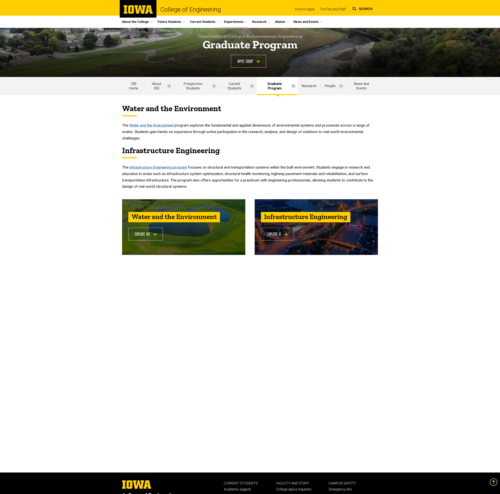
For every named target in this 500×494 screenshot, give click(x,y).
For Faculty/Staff (333, 9)
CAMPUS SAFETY (342, 483)
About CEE (156, 86)
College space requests (293, 489)
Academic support (237, 489)
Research (309, 86)
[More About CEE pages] (169, 86)
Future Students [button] (169, 22)
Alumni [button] (280, 22)
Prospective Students (193, 86)
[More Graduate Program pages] (293, 86)
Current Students (234, 86)
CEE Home (133, 86)
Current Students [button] (202, 22)
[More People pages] (341, 86)
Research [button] (259, 22)
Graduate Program (274, 86)
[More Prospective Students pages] (214, 86)
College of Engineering (190, 9)
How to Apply (305, 9)
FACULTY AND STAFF (292, 483)
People (330, 86)
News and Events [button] (306, 22)
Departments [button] (234, 22)
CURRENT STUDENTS (241, 483)
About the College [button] (135, 22)
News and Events (361, 86)
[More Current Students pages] (252, 86)
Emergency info (340, 489)
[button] (362, 8)
